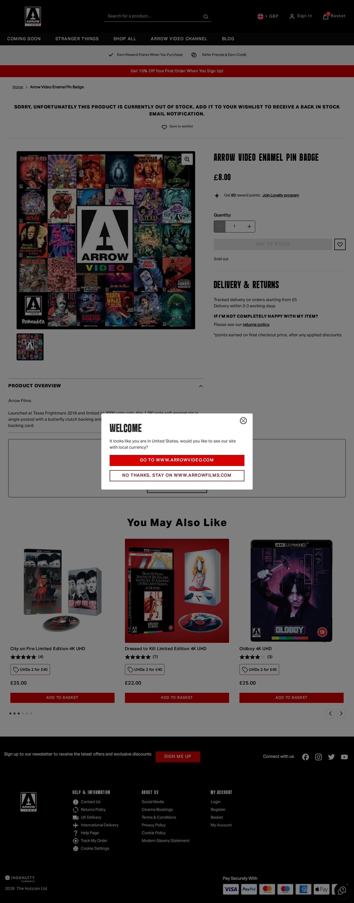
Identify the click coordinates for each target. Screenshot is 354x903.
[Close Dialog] (243, 421)
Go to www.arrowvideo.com (177, 460)
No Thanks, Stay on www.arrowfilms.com (176, 476)
